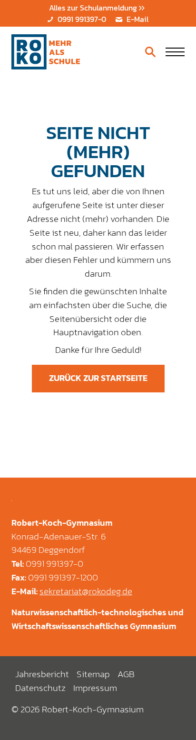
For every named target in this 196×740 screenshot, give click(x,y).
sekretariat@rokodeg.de (85, 591)
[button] (175, 52)
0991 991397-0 (81, 19)
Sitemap (93, 674)
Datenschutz (40, 688)
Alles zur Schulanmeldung (94, 7)
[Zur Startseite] (45, 52)
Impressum (95, 688)
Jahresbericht (42, 674)
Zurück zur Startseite (98, 378)
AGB (126, 674)
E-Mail (136, 19)
